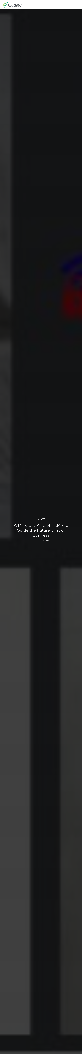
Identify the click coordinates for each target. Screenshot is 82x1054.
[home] (12, 4)
